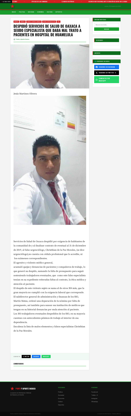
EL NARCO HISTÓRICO (61, 1)
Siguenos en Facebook (107, 67)
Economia (40, 12)
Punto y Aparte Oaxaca (34, 21)
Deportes (59, 12)
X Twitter (26, 356)
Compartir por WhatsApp (104, 79)
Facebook (36, 356)
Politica (22, 12)
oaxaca (23, 21)
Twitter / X (94, 395)
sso (58, 21)
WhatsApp (46, 356)
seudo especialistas (49, 21)
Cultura (50, 12)
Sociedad (31, 12)
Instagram (94, 398)
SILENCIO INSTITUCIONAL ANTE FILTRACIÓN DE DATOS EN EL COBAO (101, 1)
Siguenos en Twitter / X (107, 73)
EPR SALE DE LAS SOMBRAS (33, 1)
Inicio (14, 12)
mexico (16, 21)
